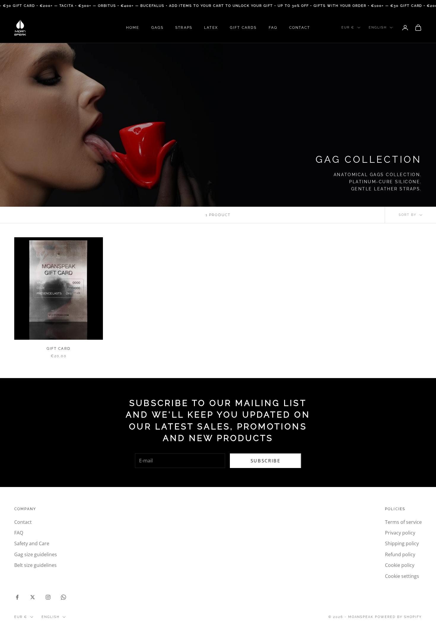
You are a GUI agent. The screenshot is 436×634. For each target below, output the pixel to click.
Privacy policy (400, 532)
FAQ (273, 28)
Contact (299, 28)
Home (132, 28)
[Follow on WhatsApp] (63, 597)
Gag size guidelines (35, 554)
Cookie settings (402, 576)
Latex (211, 28)
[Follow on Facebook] (17, 597)
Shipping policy (402, 543)
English (378, 27)
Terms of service (403, 522)
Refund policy (400, 554)
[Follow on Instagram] (48, 597)
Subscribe (266, 461)
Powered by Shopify (398, 617)
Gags (157, 28)
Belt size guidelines (35, 565)
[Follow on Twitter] (33, 597)
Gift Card (59, 349)
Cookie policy (399, 565)
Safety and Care (31, 543)
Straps (183, 28)
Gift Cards (243, 28)
